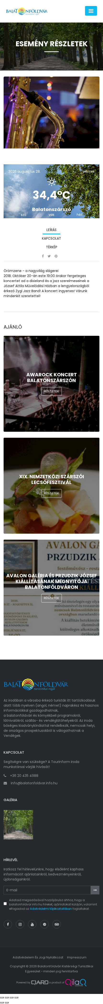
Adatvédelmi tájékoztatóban (51, 909)
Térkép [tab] (51, 247)
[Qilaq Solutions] (76, 983)
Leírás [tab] (51, 229)
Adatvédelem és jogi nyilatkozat (38, 957)
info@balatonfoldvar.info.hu (34, 783)
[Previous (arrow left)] (2, 1002)
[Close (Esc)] (2, 997)
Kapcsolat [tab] (51, 238)
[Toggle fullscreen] (11, 997)
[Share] (7, 997)
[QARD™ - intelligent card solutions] (39, 982)
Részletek (51, 391)
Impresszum (76, 957)
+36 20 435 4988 (24, 775)
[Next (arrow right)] (7, 1002)
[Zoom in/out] (16, 997)
